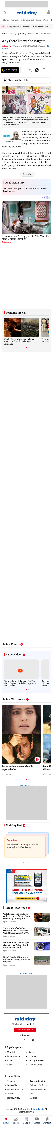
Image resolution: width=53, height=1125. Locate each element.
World (9, 1015)
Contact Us (12, 1035)
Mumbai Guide (35, 1015)
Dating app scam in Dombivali (19, 27)
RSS (31, 1044)
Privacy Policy (13, 1048)
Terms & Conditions (39, 1031)
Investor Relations (38, 1039)
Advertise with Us (15, 1039)
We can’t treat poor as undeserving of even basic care (25, 190)
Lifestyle (32, 1006)
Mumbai (11, 1002)
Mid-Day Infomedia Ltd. (33, 1059)
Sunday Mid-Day (36, 1011)
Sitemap (34, 1048)
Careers (10, 1044)
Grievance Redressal (39, 1035)
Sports (31, 1002)
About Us (11, 1031)
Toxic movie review (40, 27)
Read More (27, 174)
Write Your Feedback (25, 980)
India (9, 1011)
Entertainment (13, 1006)
